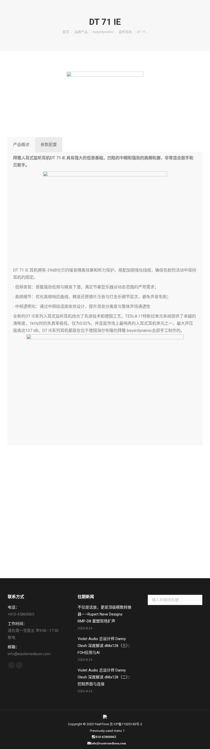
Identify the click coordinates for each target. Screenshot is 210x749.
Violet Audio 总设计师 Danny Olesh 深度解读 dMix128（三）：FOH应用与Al (105, 645)
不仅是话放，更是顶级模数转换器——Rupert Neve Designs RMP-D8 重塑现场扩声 (104, 614)
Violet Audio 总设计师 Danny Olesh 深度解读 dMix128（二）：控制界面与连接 (105, 677)
